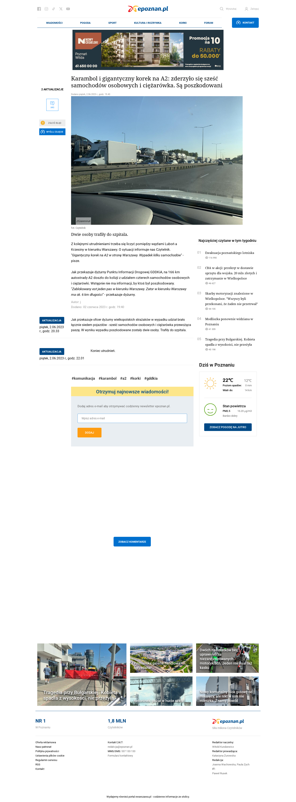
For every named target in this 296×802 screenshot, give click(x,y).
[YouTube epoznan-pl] (68, 9)
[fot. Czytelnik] (132, 160)
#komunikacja (83, 378)
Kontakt (248, 22)
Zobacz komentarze (132, 541)
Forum (208, 23)
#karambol (108, 378)
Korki (183, 23)
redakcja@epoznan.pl (120, 746)
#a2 (123, 378)
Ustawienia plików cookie (49, 755)
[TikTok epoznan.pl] (53, 9)
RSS (37, 764)
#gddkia (151, 378)
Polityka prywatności (47, 751)
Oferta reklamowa (45, 742)
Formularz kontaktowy (120, 755)
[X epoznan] (61, 9)
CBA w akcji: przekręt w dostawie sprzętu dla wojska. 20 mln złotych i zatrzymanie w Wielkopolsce (231, 273)
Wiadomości (54, 23)
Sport (112, 23)
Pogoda (85, 23)
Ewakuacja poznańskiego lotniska (229, 253)
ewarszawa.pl (143, 796)
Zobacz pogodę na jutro (228, 427)
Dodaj (89, 432)
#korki (135, 378)
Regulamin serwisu (46, 760)
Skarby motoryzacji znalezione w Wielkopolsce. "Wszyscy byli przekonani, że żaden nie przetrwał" (231, 298)
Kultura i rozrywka (147, 23)
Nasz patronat (43, 746)
